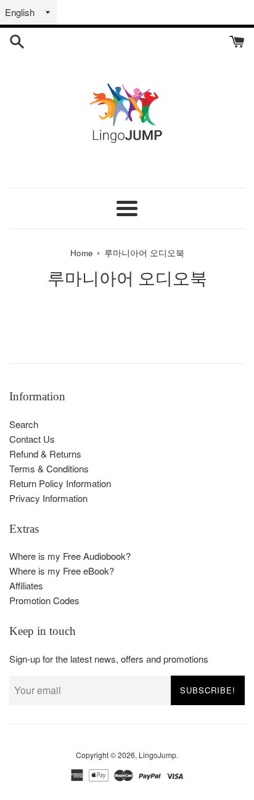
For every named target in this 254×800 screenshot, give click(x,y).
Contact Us (32, 438)
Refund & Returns (45, 453)
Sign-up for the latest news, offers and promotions (108, 658)
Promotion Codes (44, 600)
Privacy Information (48, 497)
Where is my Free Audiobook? (70, 555)
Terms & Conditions (49, 468)
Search (23, 424)
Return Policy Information (60, 483)
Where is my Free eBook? (61, 570)
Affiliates (26, 585)
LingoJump (157, 754)
